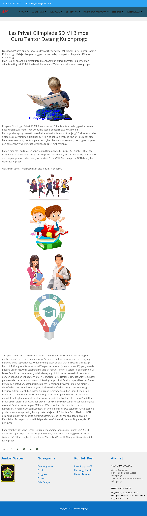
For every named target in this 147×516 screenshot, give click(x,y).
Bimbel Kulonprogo (80, 508)
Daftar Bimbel (82, 474)
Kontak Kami (133, 12)
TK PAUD (21, 12)
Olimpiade (55, 12)
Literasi (116, 12)
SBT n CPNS (72, 12)
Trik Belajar (44, 482)
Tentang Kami (45, 466)
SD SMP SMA (38, 12)
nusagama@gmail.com (40, 3)
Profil (40, 470)
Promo (41, 478)
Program (42, 474)
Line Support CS (83, 466)
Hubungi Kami (82, 470)
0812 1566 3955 (13, 3)
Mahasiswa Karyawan (94, 12)
